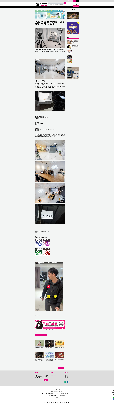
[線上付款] (113, 394)
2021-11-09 (75, 42)
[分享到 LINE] (113, 397)
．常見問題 (66, 376)
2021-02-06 (75, 52)
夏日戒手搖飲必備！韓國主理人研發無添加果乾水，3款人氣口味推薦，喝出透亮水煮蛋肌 (39, 348)
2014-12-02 (75, 46)
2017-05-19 (75, 56)
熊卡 (51, 4)
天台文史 (61, 4)
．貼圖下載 (66, 378)
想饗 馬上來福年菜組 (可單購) (59, 359)
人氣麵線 (56, 4)
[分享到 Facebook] (113, 399)
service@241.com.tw (53, 375)
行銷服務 (62, 391)
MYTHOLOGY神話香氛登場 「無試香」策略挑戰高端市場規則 (39, 360)
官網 (36, 232)
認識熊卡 (52, 391)
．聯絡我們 (66, 377)
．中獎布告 (66, 375)
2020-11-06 (75, 61)
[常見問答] (113, 390)
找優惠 (53, 4)
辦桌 (59, 4)
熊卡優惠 (58, 391)
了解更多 (45, 380)
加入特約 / (55, 391)
